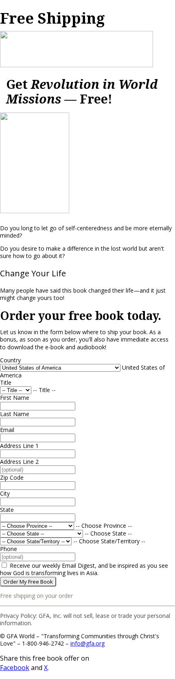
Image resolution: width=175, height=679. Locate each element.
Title (5, 382)
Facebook (14, 667)
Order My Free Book (28, 581)
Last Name (14, 414)
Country (10, 360)
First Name (14, 397)
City (5, 493)
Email (7, 430)
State (7, 510)
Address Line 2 (19, 461)
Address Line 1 (19, 446)
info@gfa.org (87, 643)
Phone (8, 549)
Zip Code (12, 477)
